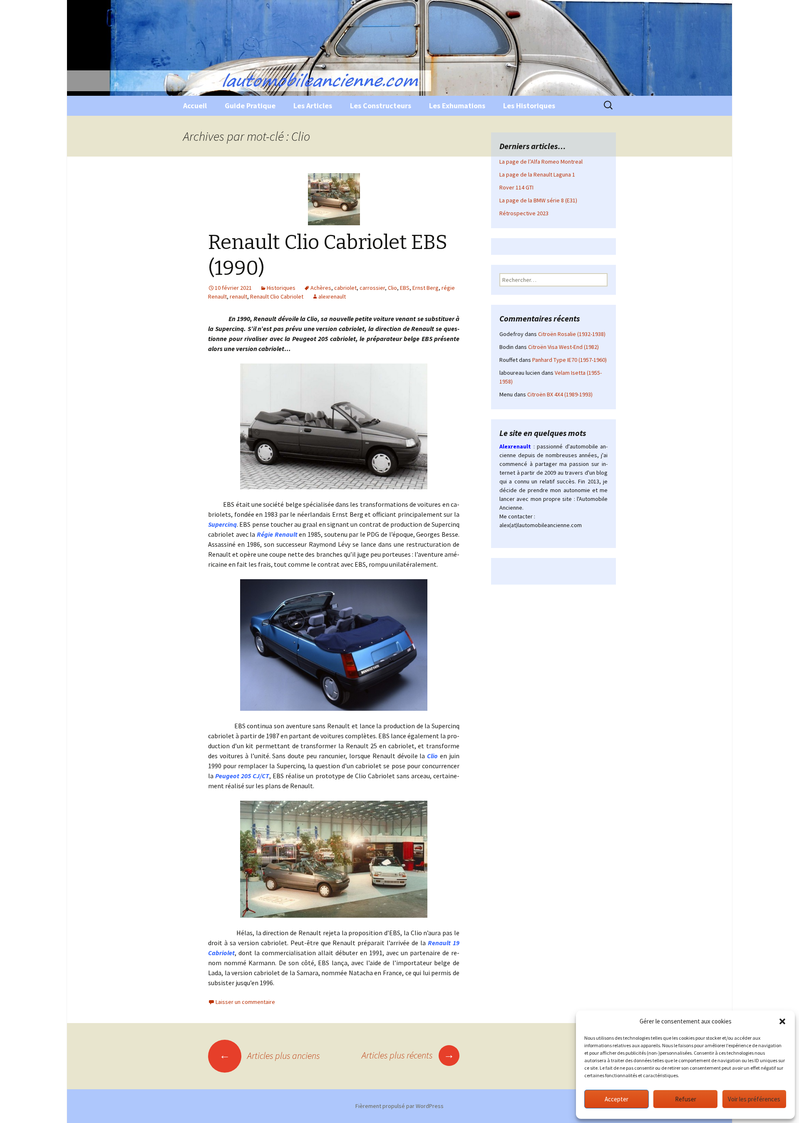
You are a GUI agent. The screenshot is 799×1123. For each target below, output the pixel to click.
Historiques (281, 287)
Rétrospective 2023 (523, 213)
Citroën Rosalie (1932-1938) (571, 334)
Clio (392, 287)
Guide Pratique (250, 105)
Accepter (616, 1099)
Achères (320, 287)
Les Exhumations (457, 105)
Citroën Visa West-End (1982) (563, 347)
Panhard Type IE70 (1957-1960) (569, 360)
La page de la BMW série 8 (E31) (538, 200)
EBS (404, 287)
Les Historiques (529, 105)
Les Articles (312, 105)
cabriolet (345, 287)
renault (238, 296)
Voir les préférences (754, 1099)
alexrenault (332, 296)
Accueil (195, 105)
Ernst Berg (425, 287)
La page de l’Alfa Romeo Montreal (541, 161)
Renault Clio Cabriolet (276, 296)
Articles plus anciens (269, 1055)
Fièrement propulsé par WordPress (399, 1106)
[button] (782, 1021)
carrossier (372, 287)
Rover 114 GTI (516, 187)
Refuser (685, 1099)
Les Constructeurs (380, 105)
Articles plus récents (408, 1055)
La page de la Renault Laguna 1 (537, 174)
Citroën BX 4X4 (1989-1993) (560, 394)
